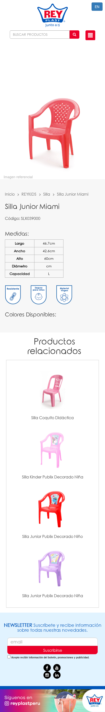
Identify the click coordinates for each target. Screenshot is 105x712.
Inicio (10, 194)
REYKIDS (28, 194)
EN (97, 6)
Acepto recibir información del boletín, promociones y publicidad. (50, 657)
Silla (46, 194)
